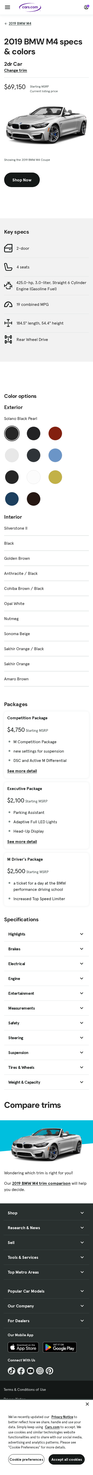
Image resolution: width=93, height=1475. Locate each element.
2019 (20, 23)
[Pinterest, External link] (49, 1371)
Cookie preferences (26, 1459)
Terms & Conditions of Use (25, 1389)
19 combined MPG (33, 304)
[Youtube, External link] (30, 1371)
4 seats (23, 266)
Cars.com (52, 1427)
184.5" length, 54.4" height (40, 323)
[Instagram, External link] (40, 1371)
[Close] (87, 1404)
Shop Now (22, 179)
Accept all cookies (66, 1459)
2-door (23, 248)
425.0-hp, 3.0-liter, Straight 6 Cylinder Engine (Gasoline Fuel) (51, 285)
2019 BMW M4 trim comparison (41, 1183)
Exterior (13, 407)
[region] (46, 1437)
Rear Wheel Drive (32, 339)
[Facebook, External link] (21, 1371)
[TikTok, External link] (11, 1371)
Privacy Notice (62, 1417)
